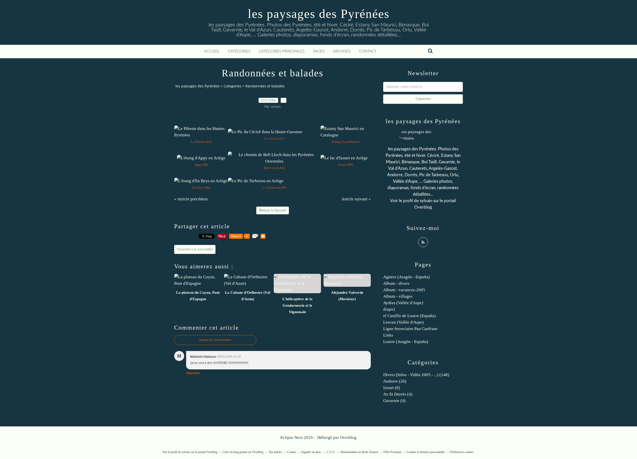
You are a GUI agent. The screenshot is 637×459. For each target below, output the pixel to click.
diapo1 (389, 309)
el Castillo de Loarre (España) (409, 315)
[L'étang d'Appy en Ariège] (201, 158)
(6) (391, 387)
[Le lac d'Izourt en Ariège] (344, 158)
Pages (318, 51)
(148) (416, 374)
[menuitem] (211, 51)
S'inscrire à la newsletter (195, 249)
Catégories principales (282, 51)
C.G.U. (331, 452)
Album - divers (396, 283)
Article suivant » (356, 199)
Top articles (275, 452)
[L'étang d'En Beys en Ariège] (200, 180)
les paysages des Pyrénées (318, 14)
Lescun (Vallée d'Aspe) (403, 322)
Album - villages (398, 296)
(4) (397, 394)
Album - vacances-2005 (404, 289)
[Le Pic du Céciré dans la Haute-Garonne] (265, 131)
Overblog (348, 437)
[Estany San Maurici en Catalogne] (345, 135)
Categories (232, 86)
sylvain (426, 201)
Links (388, 335)
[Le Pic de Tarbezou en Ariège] (255, 180)
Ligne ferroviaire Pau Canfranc (410, 328)
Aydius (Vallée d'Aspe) (403, 302)
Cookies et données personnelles (426, 452)
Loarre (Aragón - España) (405, 341)
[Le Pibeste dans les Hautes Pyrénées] (201, 135)
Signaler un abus (311, 452)
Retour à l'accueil (272, 210)
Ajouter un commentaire (215, 340)
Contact (367, 51)
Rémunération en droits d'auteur (359, 452)
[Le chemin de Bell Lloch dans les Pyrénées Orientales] (274, 161)
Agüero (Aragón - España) (406, 277)
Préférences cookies (462, 452)
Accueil (211, 51)
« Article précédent (191, 199)
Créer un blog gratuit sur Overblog (242, 452)
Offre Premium (392, 452)
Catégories (239, 51)
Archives (342, 51)
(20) (394, 381)
